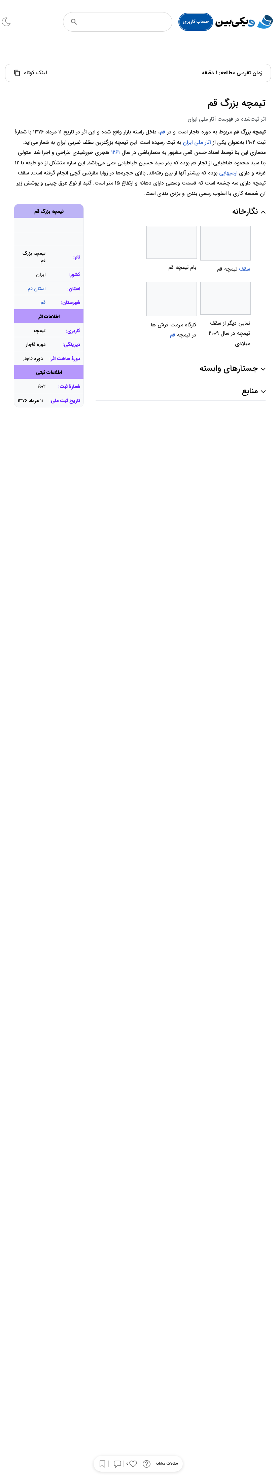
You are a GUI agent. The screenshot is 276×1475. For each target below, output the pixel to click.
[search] (74, 21)
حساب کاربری (196, 21)
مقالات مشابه (167, 1464)
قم (162, 132)
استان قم (36, 289)
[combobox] (126, 21)
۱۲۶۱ (115, 152)
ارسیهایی (228, 173)
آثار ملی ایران (197, 142)
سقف (244, 269)
